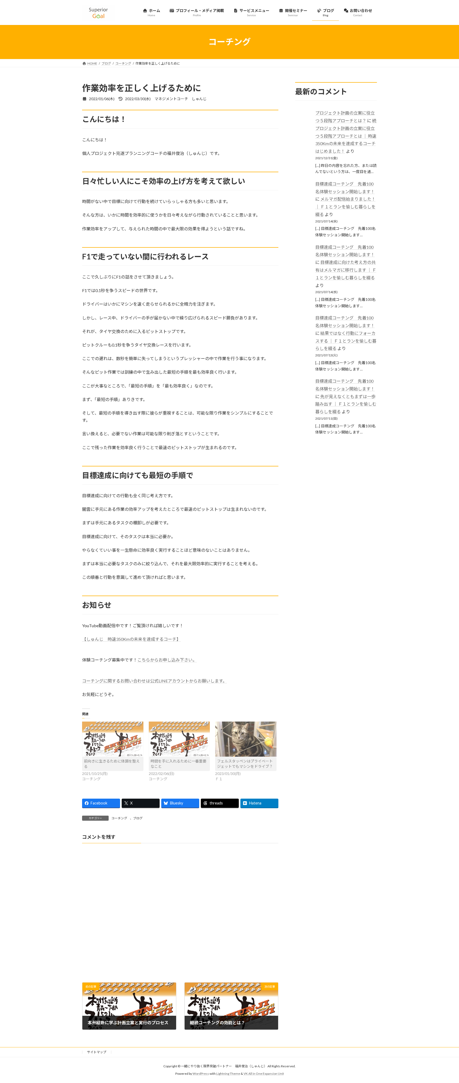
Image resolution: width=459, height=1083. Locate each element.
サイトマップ (96, 1052)
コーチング (119, 818)
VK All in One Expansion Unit (264, 1074)
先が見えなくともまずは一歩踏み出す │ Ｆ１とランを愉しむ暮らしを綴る (345, 404)
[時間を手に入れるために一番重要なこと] (179, 739)
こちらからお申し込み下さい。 (167, 659)
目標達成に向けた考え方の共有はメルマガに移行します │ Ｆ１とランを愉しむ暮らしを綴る (345, 270)
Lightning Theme (228, 1074)
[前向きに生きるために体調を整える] (112, 739)
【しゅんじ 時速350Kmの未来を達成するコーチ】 (131, 639)
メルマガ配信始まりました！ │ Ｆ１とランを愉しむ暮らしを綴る (345, 206)
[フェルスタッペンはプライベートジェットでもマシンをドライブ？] (246, 739)
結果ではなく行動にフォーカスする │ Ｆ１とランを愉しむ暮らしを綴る (345, 340)
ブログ (138, 818)
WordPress (201, 1074)
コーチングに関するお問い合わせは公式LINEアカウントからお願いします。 (154, 680)
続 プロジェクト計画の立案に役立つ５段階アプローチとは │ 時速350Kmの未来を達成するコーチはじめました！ (348, 136)
